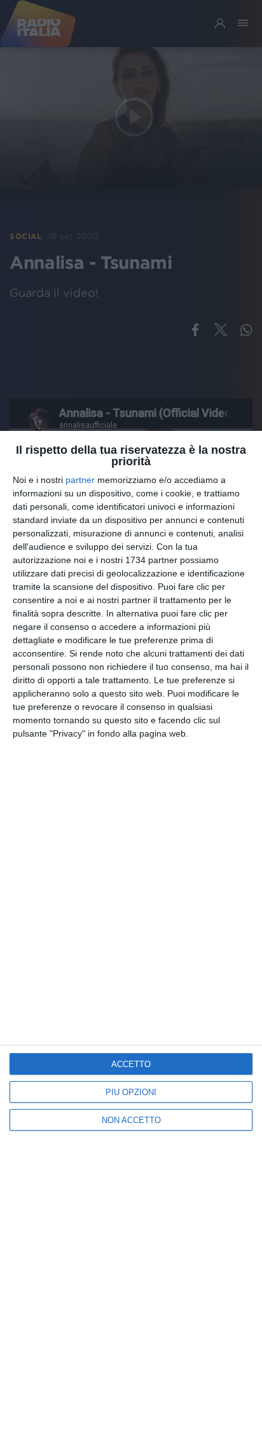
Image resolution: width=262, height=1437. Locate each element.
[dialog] (131, 934)
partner (80, 479)
